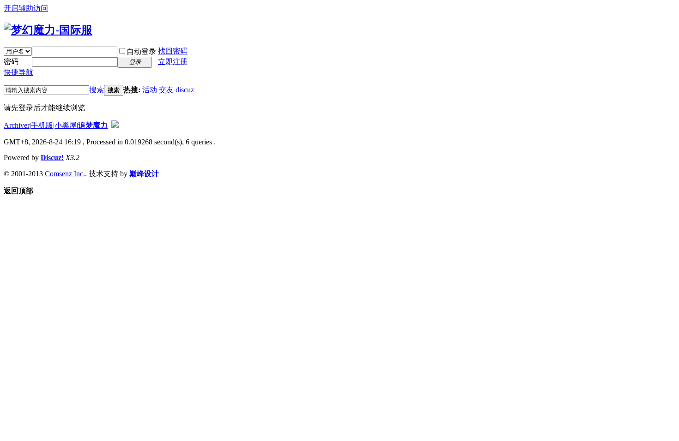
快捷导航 (18, 72)
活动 (149, 90)
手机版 (42, 125)
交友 (166, 90)
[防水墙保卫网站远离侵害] (115, 125)
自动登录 (141, 51)
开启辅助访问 (26, 8)
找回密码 (173, 51)
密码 (11, 62)
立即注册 (173, 62)
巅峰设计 (144, 174)
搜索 (96, 90)
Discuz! (52, 157)
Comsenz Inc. (65, 174)
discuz (185, 90)
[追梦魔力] (48, 30)
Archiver (17, 125)
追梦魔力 (93, 125)
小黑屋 (66, 125)
